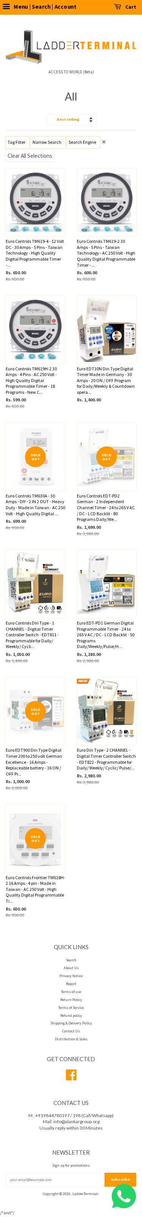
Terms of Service (71, 1007)
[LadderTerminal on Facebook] (71, 1078)
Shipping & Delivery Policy (71, 1023)
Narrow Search (47, 142)
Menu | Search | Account (44, 7)
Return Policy (71, 999)
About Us (71, 967)
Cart (130, 6)
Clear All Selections (30, 155)
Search (71, 959)
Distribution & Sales (71, 1039)
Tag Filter (16, 142)
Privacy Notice (71, 975)
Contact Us (71, 1031)
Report (71, 983)
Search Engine (82, 142)
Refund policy (71, 1015)
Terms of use (71, 991)
